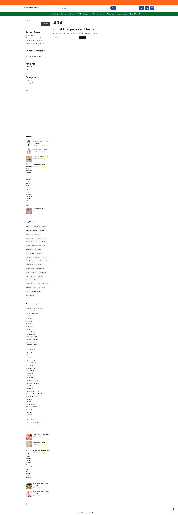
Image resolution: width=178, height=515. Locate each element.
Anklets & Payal (31, 378)
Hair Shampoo (30, 261)
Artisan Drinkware (31, 336)
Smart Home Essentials (33, 422)
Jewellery (29, 375)
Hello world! (29, 35)
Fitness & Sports (31, 363)
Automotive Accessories (34, 308)
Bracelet (42, 230)
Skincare (28, 329)
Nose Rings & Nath (32, 396)
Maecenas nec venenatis (34, 38)
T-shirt (44, 287)
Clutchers (37, 234)
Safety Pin (45, 283)
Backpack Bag (36, 226)
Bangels (44, 226)
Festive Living (30, 360)
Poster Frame (38, 280)
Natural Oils (29, 326)
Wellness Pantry (31, 342)
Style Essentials (31, 404)
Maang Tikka (30, 268)
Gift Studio (29, 365)
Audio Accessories (32, 417)
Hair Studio (29, 409)
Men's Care (29, 324)
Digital (28, 80)
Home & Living (30, 368)
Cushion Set (29, 242)
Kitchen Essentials (32, 339)
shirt (27, 355)
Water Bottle (30, 295)
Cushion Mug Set (42, 238)
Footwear (29, 352)
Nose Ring (29, 280)
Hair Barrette (30, 253)
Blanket (35, 230)
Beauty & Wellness (32, 313)
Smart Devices (30, 419)
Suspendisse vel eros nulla (34, 40)
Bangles (28, 230)
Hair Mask (36, 257)
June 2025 (29, 66)
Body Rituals (30, 316)
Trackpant (29, 357)
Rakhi (38, 283)
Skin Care (37, 287)
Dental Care (29, 318)
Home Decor (40, 261)
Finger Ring (29, 249)
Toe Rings (29, 399)
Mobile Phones (40, 268)
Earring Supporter (31, 245)
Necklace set (43, 272)
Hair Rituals (29, 321)
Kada (47, 261)
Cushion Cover (30, 238)
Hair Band (38, 249)
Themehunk (96, 513)
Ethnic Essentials (31, 407)
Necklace (34, 272)
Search (28, 20)
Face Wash (42, 245)
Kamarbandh (38, 264)
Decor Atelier (30, 370)
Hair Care (39, 253)
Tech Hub (29, 415)
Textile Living (30, 373)
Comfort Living (30, 332)
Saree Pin (29, 287)
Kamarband (29, 264)
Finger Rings (30, 386)
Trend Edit (29, 412)
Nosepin (40, 276)
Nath (27, 272)
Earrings (44, 242)
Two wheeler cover (37, 291)
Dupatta (37, 242)
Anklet (28, 226)
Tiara (27, 291)
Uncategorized (30, 83)
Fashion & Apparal (32, 344)
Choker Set (29, 234)
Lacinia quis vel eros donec (35, 43)
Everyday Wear (30, 349)
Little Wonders (30, 402)
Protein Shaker (30, 283)
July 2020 (29, 69)
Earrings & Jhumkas (32, 383)
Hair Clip (28, 257)
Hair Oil (44, 257)
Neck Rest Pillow (31, 276)
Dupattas (29, 347)
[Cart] (152, 8)
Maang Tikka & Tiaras (33, 391)
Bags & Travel (30, 311)
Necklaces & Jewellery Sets (35, 394)
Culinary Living (30, 334)
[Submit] (113, 8)
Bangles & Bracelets (32, 380)
